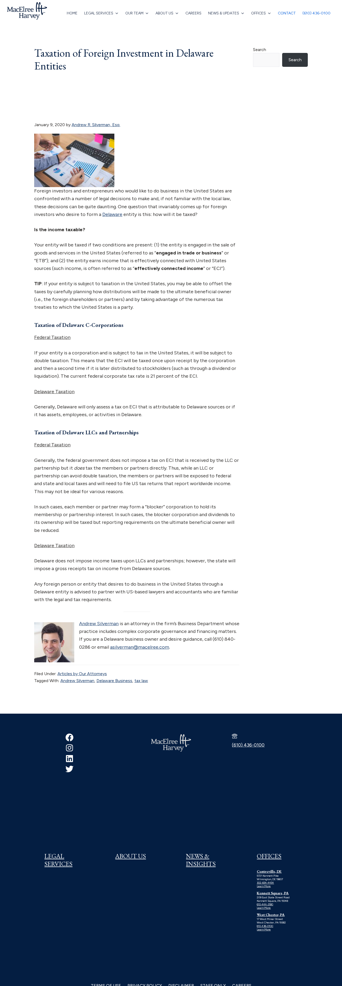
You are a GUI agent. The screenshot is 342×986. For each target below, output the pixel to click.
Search (259, 49)
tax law (141, 680)
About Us (164, 13)
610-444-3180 (265, 904)
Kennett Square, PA (273, 893)
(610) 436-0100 (316, 13)
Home (72, 13)
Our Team (134, 13)
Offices (258, 13)
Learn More (264, 886)
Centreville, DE (269, 871)
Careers (193, 13)
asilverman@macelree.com (139, 647)
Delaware (112, 214)
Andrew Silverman (99, 624)
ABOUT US (130, 856)
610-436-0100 (265, 926)
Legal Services (98, 13)
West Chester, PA (271, 914)
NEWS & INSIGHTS (201, 860)
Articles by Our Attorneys (82, 673)
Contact (287, 13)
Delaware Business (114, 680)
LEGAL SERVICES (58, 860)
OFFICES (269, 856)
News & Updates (223, 13)
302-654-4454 (265, 882)
